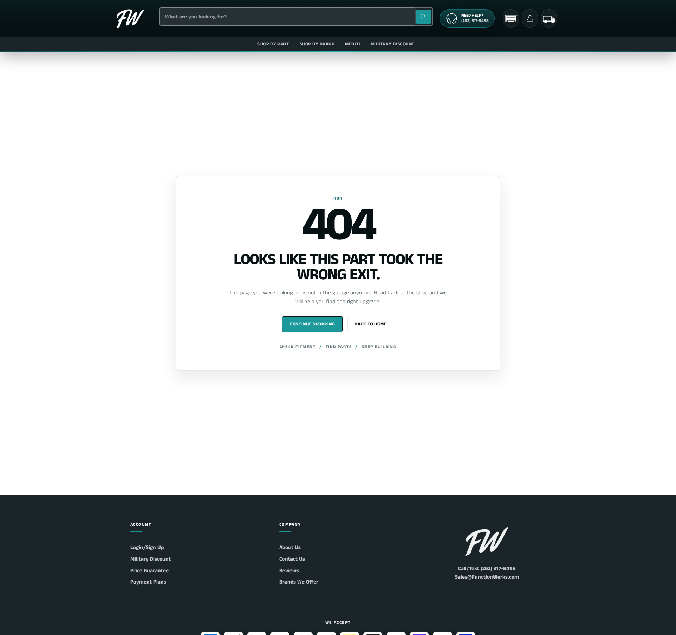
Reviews (289, 570)
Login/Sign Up (147, 547)
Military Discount (150, 559)
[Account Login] (530, 18)
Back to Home (371, 324)
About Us (290, 547)
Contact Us (292, 559)
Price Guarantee (149, 570)
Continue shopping (312, 324)
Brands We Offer (298, 582)
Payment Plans (148, 582)
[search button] (423, 17)
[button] (511, 18)
